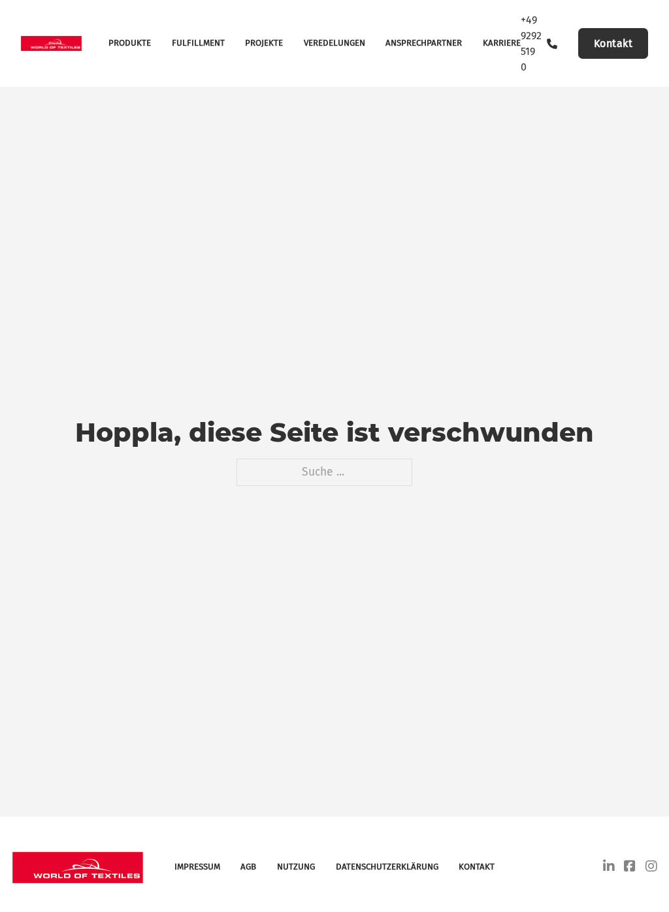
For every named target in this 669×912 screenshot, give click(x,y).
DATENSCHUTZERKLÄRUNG (387, 867)
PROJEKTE (264, 43)
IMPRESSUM (197, 867)
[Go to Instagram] (651, 867)
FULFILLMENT (198, 43)
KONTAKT (477, 867)
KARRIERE (502, 43)
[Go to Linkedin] (609, 867)
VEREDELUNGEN (334, 43)
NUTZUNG (296, 867)
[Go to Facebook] (630, 867)
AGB (248, 867)
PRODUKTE (129, 43)
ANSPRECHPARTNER (423, 43)
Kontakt (613, 43)
